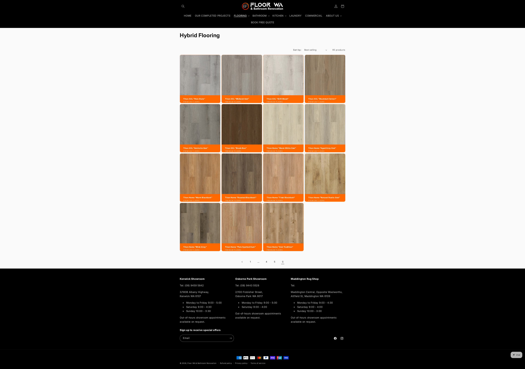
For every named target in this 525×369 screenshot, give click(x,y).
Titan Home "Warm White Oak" (281, 148)
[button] (183, 6)
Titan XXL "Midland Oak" (237, 99)
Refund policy (226, 363)
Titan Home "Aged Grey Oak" (322, 148)
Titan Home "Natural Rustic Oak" (324, 197)
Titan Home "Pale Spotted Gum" (240, 247)
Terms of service (258, 363)
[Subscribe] (230, 338)
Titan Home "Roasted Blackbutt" (240, 197)
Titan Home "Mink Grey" (195, 247)
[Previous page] (242, 262)
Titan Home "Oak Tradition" (280, 247)
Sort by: (297, 50)
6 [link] (283, 261)
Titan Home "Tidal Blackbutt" (281, 197)
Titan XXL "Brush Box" (236, 148)
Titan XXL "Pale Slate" (194, 99)
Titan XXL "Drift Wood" (277, 99)
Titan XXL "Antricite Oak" (195, 148)
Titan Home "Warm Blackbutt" (197, 197)
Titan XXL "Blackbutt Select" (322, 99)
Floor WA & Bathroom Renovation (201, 363)
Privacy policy (241, 363)
